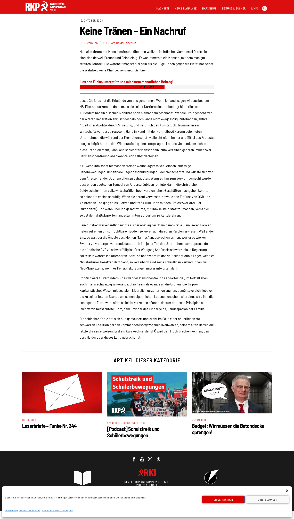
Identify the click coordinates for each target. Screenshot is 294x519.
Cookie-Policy (11, 510)
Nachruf (131, 43)
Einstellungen (267, 499)
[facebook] (134, 457)
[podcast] (158, 457)
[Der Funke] (46, 12)
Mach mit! (162, 8)
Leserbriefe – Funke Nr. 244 (49, 425)
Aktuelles (113, 422)
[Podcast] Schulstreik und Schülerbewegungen (133, 431)
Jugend (126, 422)
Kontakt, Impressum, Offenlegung (57, 510)
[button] (287, 490)
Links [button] (255, 8)
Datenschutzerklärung (29, 510)
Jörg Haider (117, 43)
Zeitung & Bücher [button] (234, 8)
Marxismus (209, 8)
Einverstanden (223, 499)
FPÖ (105, 43)
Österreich (91, 43)
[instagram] (150, 457)
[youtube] (142, 457)
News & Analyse (186, 8)
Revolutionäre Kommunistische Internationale (146, 483)
